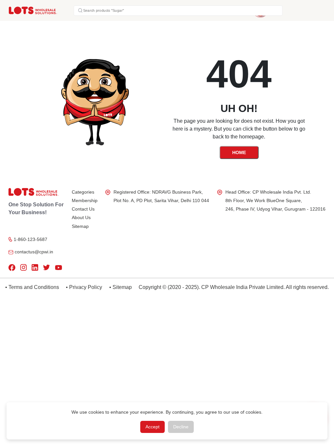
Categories (83, 192)
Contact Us (83, 209)
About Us (81, 217)
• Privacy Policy (84, 287)
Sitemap (80, 226)
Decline (181, 426)
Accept (152, 426)
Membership (85, 200)
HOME (239, 152)
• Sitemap (120, 287)
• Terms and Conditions (32, 287)
